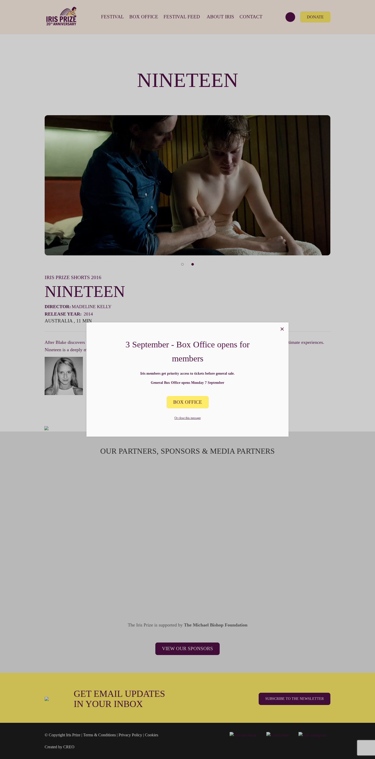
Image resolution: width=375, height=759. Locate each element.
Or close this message (187, 418)
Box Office (187, 402)
